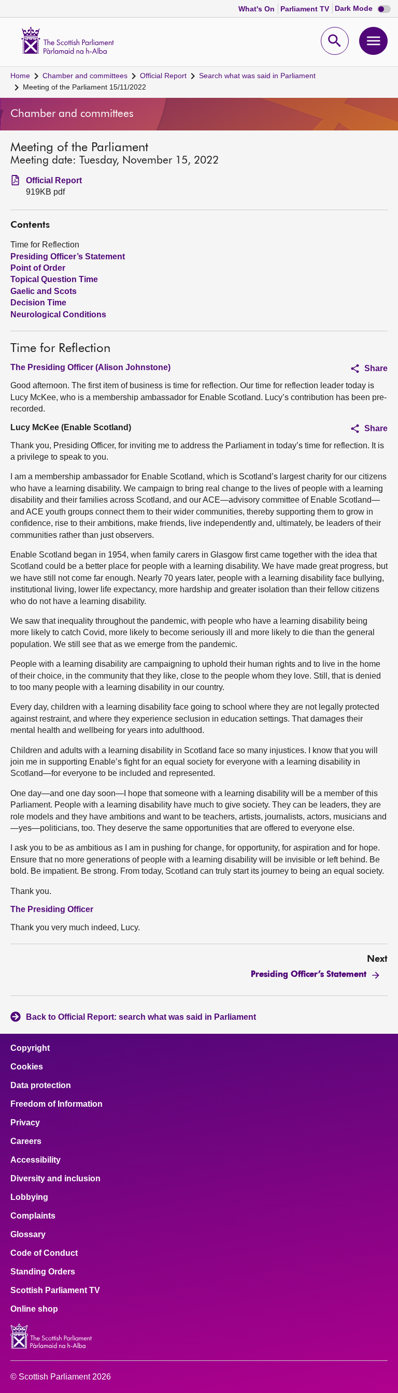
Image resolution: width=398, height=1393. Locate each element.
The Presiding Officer (51, 909)
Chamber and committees (84, 75)
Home (20, 75)
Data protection (40, 1085)
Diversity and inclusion (55, 1179)
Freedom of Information (56, 1104)
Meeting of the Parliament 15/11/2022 (84, 87)
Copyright (30, 1048)
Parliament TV (305, 9)
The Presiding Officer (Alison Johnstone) (90, 367)
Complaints (32, 1216)
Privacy (25, 1123)
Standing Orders (42, 1272)
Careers (25, 1141)
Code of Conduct (44, 1253)
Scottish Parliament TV (55, 1290)
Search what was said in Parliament (257, 75)
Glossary (28, 1234)
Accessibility (35, 1160)
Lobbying (29, 1197)
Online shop (34, 1309)
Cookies (26, 1067)
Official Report (163, 75)
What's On (257, 9)
